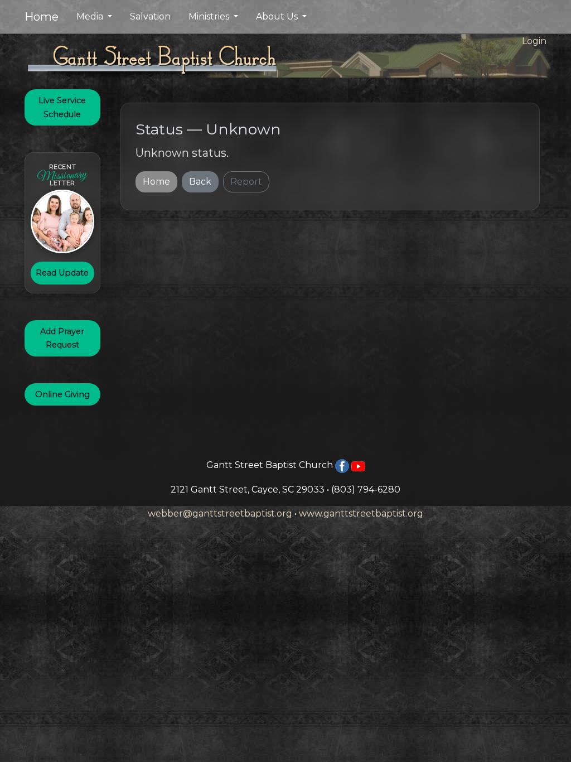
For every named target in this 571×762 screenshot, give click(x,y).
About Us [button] (278, 16)
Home (42, 16)
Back (200, 181)
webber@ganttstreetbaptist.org (220, 513)
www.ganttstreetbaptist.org (361, 513)
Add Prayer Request (62, 338)
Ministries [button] (209, 16)
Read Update (62, 273)
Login (534, 41)
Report (246, 181)
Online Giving (62, 394)
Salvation (150, 16)
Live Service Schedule (62, 107)
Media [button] (90, 16)
